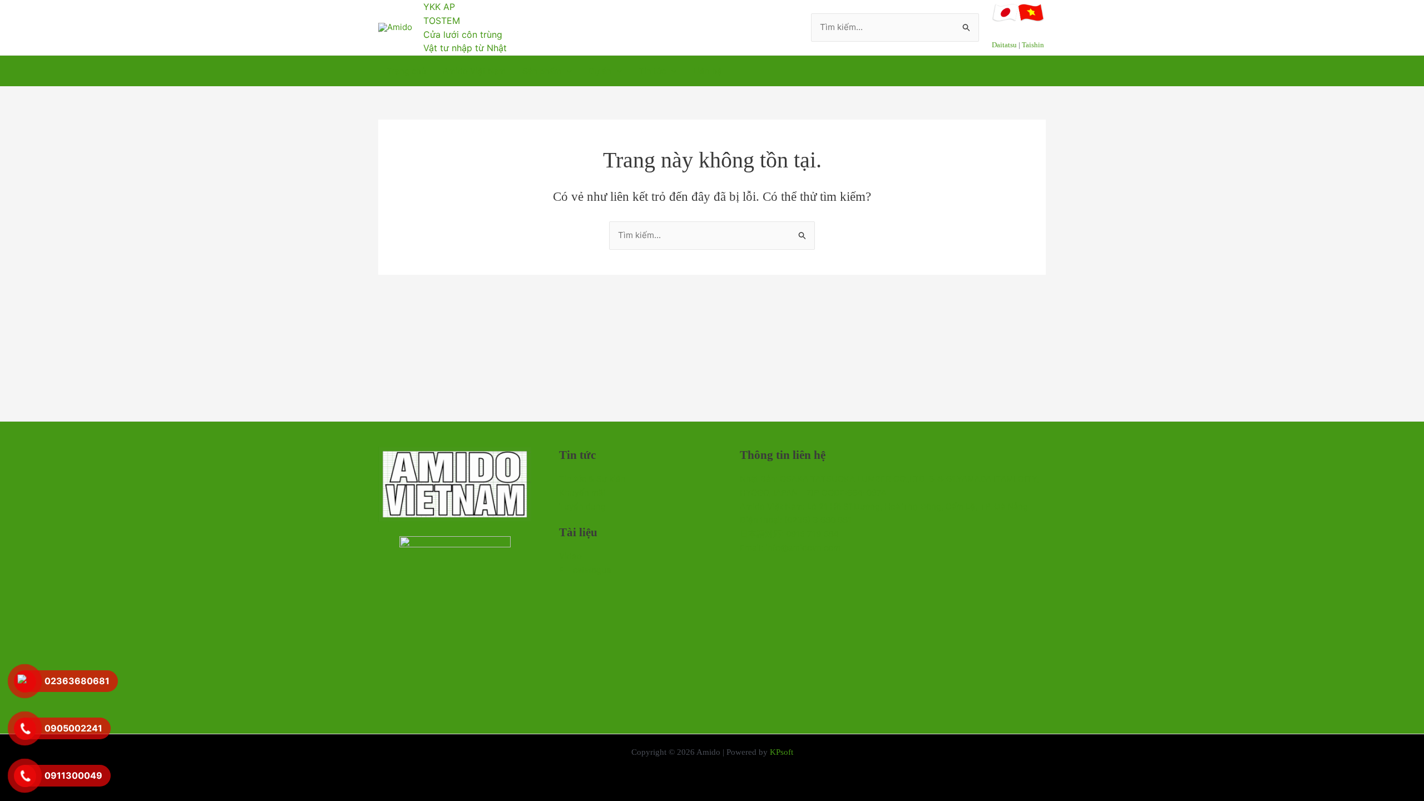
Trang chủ (406, 71)
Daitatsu (1004, 45)
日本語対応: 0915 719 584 (789, 533)
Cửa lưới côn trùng (462, 34)
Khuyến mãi (582, 492)
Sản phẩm (541, 71)
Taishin (1033, 45)
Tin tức (652, 71)
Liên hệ (707, 71)
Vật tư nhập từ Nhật (465, 47)
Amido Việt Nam (474, 71)
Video (570, 556)
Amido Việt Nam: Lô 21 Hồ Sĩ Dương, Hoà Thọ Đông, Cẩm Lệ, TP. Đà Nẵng (884, 506)
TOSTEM (441, 20)
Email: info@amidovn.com (790, 547)
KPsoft (781, 752)
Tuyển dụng (582, 506)
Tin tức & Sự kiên (592, 478)
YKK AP (439, 6)
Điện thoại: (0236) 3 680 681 (796, 520)
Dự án (600, 71)
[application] (566, 71)
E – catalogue (585, 570)
